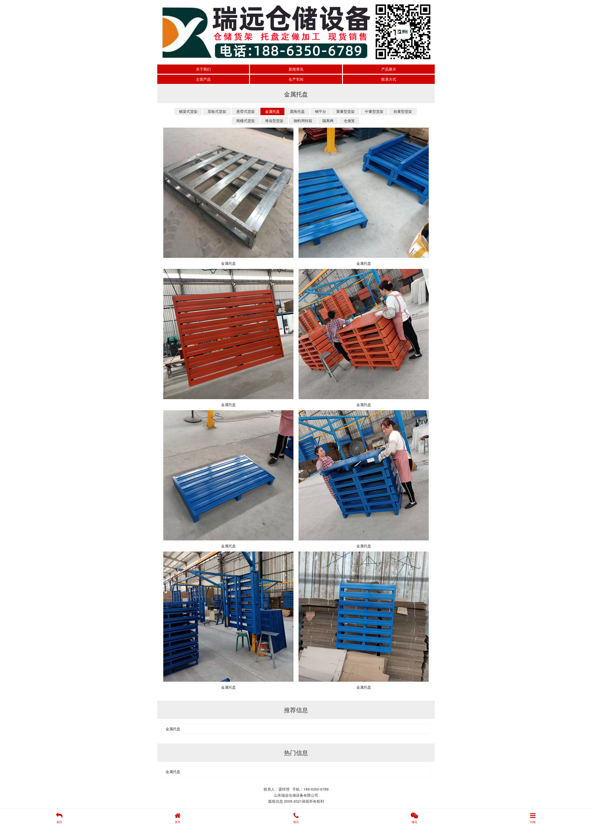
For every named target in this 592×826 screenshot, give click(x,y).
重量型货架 (345, 111)
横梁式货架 (188, 111)
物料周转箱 (303, 120)
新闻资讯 (296, 69)
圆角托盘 (297, 111)
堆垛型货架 (274, 120)
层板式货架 (217, 111)
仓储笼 (349, 120)
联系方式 (388, 79)
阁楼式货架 (245, 120)
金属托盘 (272, 111)
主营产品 (203, 79)
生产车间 (296, 79)
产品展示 (388, 69)
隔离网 (327, 120)
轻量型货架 (403, 111)
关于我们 (203, 69)
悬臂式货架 (245, 111)
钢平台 (320, 111)
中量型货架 (374, 111)
